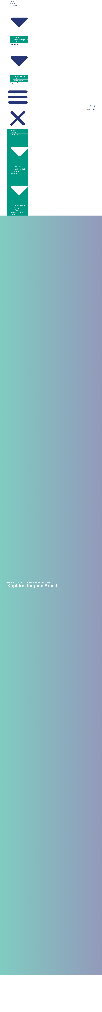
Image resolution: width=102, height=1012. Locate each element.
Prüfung (16, 78)
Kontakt (12, 85)
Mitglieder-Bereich (16, 83)
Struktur (16, 171)
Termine (13, 132)
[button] (17, 107)
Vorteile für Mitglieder (21, 40)
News (13, 130)
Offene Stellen (18, 210)
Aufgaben (17, 37)
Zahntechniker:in (19, 76)
